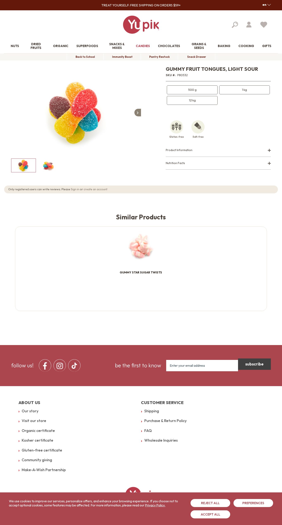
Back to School (85, 56)
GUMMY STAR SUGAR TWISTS (141, 272)
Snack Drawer (196, 56)
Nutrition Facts (175, 163)
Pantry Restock (159, 56)
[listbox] (218, 95)
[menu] (61, 365)
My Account (248, 24)
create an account (95, 189)
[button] (266, 4)
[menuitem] (14, 46)
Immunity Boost (122, 56)
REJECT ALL (210, 503)
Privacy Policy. (155, 505)
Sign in (75, 189)
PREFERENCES (253, 503)
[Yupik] (141, 24)
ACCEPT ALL (210, 514)
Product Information (179, 150)
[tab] (218, 150)
